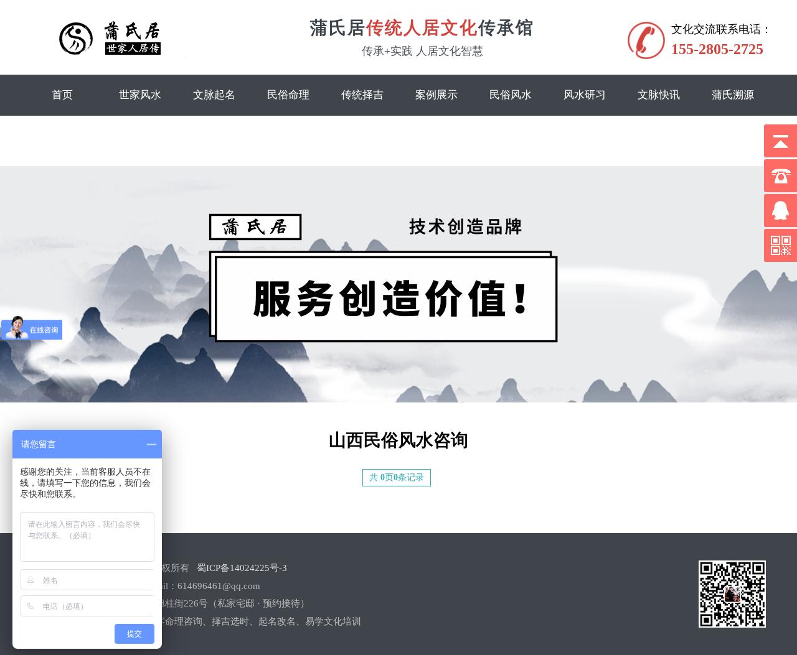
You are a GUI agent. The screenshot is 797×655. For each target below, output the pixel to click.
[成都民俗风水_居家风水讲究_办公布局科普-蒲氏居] (117, 53)
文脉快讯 (659, 95)
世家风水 (140, 95)
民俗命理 (288, 95)
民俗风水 (510, 95)
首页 (62, 95)
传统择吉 (362, 95)
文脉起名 (214, 95)
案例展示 (436, 95)
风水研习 (585, 95)
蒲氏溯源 (733, 95)
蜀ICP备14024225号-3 (242, 568)
